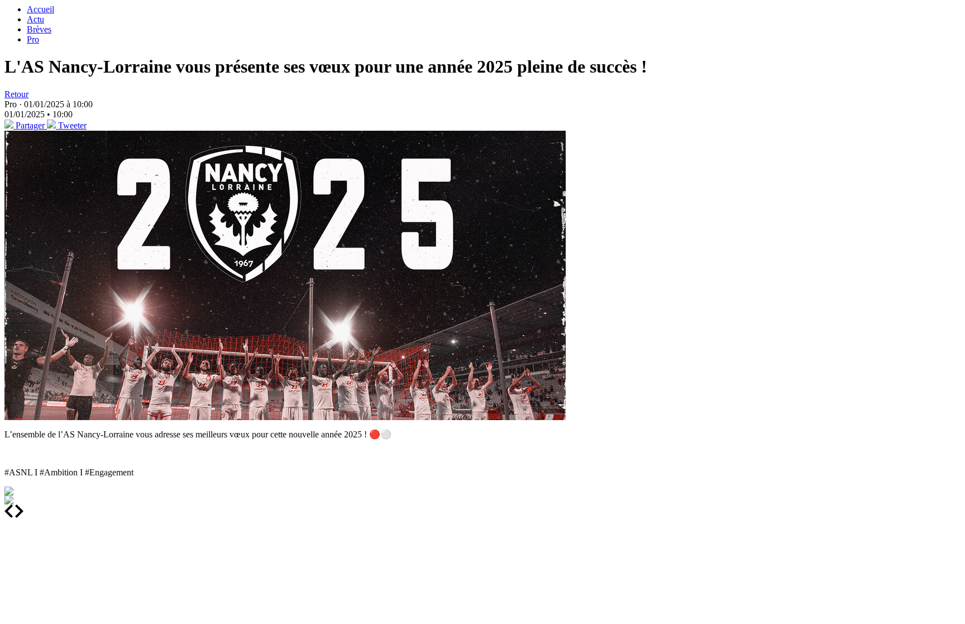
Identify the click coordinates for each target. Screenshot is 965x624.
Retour (16, 94)
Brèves (39, 29)
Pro (33, 39)
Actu (35, 19)
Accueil (40, 9)
